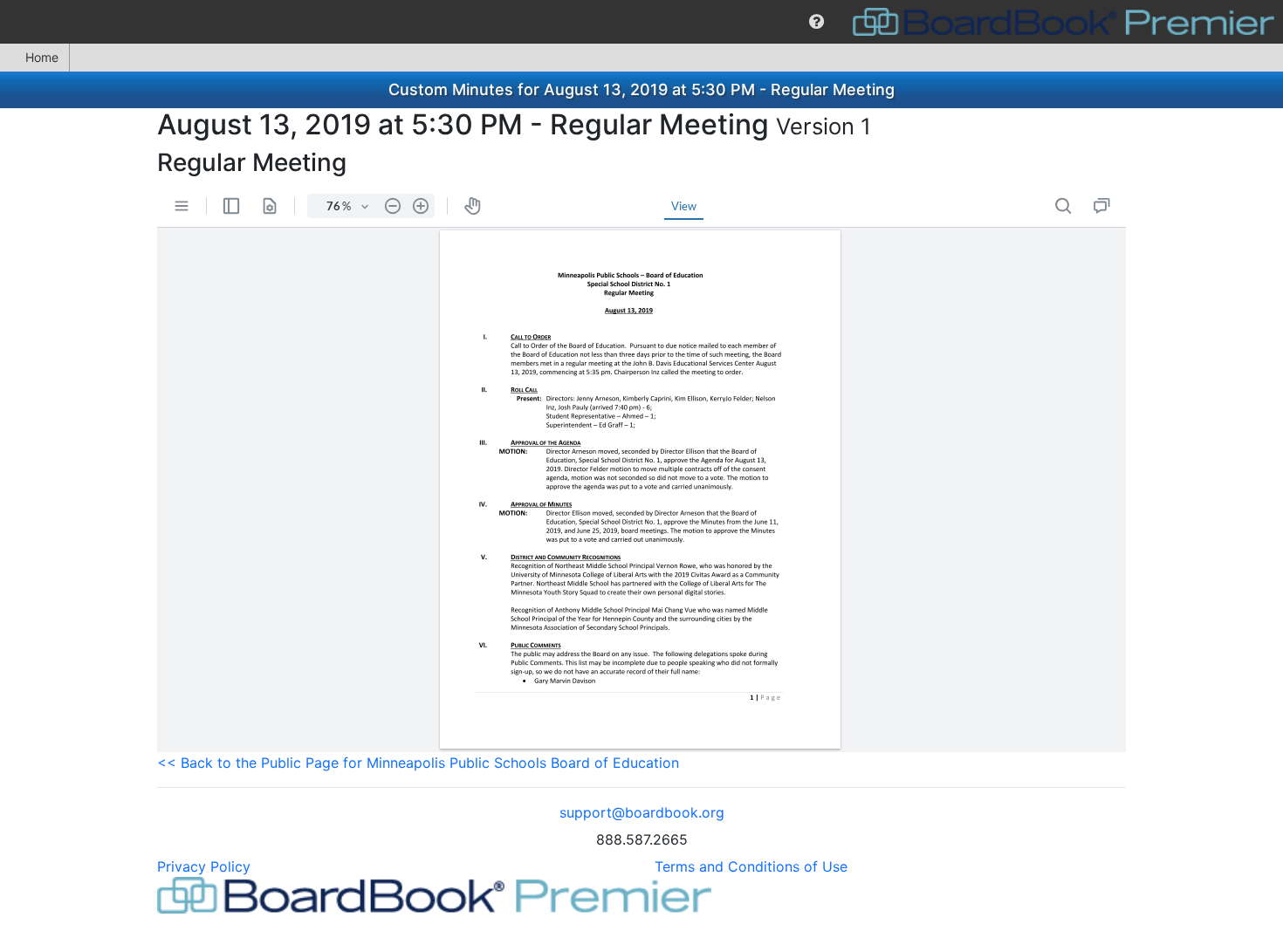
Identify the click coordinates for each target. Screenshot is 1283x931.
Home (41, 57)
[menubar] (641, 22)
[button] (816, 22)
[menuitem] (816, 22)
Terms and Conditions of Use (751, 866)
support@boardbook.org (641, 812)
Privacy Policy (203, 866)
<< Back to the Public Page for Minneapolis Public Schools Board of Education (418, 762)
